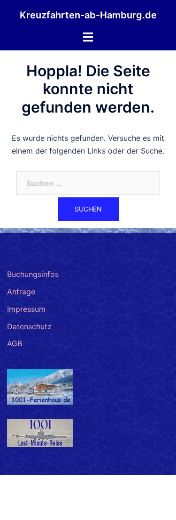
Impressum (26, 309)
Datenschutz (29, 326)
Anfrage (21, 291)
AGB (14, 343)
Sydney (125, 503)
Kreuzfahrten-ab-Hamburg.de (88, 15)
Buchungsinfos (33, 274)
